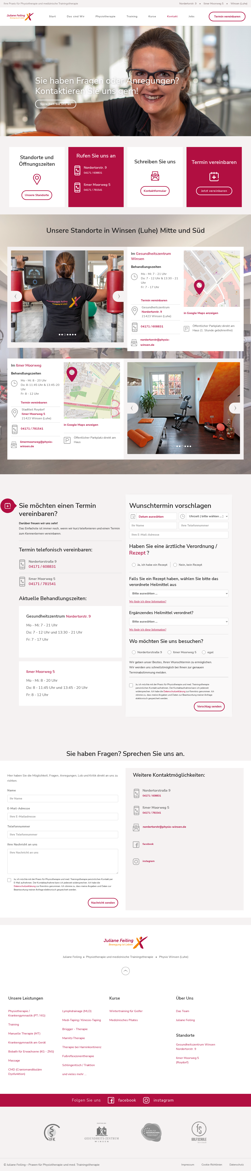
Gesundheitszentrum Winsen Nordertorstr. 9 (195, 1047)
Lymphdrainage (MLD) (77, 1011)
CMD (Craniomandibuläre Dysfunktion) (25, 1072)
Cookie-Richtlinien (212, 1164)
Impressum (187, 1164)
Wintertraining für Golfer (126, 1011)
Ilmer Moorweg (28, 365)
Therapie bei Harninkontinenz (81, 1047)
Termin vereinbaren (227, 17)
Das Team (182, 1011)
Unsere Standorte (37, 195)
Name (11, 790)
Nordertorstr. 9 (187, 3)
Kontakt (172, 16)
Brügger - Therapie (75, 1029)
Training (132, 16)
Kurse (152, 16)
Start (52, 16)
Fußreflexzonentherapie (78, 1056)
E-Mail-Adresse (18, 808)
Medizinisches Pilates (123, 1020)
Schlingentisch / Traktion (78, 1065)
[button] (18, 296)
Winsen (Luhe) (239, 3)
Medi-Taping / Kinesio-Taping (81, 1020)
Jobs (192, 16)
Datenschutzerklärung (174, 691)
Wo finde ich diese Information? (147, 601)
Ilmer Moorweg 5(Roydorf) (187, 1060)
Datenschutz (237, 1164)
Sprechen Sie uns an (55, 104)
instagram (149, 861)
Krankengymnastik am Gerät (27, 1043)
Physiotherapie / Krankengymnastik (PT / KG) (26, 1013)
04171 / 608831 (93, 173)
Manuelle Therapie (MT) (24, 1034)
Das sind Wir (76, 16)
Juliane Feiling (185, 1020)
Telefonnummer (18, 826)
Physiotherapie (106, 16)
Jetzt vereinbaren (214, 191)
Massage (14, 1061)
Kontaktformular (155, 191)
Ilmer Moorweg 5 (214, 3)
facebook (148, 844)
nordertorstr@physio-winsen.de (164, 827)
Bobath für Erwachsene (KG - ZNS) (31, 1052)
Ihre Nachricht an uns (22, 844)
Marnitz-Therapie (73, 1038)
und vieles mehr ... (74, 1074)
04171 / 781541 (93, 190)
